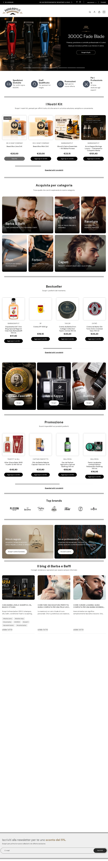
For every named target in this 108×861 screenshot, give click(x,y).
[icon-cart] (99, 12)
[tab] (27, 68)
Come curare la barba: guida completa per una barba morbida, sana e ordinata (88, 606)
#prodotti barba (8, 625)
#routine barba (21, 625)
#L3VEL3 (17, 622)
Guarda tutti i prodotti (54, 170)
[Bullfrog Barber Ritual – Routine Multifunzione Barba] (67, 127)
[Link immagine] (27, 214)
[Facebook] (76, 2)
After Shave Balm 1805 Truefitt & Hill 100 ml (13, 463)
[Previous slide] (3, 2)
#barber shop (19, 618)
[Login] (94, 12)
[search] (90, 12)
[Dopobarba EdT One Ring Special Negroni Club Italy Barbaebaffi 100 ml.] (84, 308)
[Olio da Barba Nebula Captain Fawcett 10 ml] (40, 444)
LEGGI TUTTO (7, 630)
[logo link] (14, 509)
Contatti (103, 2)
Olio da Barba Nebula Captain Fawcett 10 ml (41, 463)
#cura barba (7, 622)
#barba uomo (7, 618)
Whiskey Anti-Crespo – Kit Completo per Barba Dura (40, 148)
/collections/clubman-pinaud (11, 18)
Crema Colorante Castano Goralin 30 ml (30, 328)
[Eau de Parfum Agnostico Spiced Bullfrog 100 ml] (67, 444)
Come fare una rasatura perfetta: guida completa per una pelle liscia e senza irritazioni (54, 606)
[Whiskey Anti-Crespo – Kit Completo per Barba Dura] (40, 127)
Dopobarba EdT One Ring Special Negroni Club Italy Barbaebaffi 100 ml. (84, 330)
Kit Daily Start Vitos (93, 146)
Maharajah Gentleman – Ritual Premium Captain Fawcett (14, 148)
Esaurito (14, 159)
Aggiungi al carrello (40, 159)
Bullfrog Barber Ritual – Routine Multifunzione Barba (67, 148)
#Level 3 (25, 622)
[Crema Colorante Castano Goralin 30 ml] (30, 308)
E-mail (7, 850)
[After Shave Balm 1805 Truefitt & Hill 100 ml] (13, 444)
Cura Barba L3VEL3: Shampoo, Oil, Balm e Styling (17, 606)
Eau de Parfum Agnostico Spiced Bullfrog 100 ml (67, 464)
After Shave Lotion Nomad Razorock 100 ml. (57, 329)
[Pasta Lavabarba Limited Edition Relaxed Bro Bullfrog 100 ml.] (94, 444)
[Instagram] (80, 2)
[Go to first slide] (72, 2)
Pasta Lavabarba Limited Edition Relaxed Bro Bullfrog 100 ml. (94, 465)
